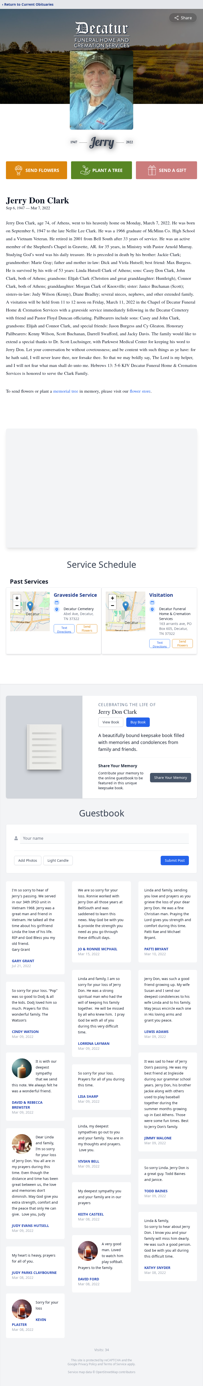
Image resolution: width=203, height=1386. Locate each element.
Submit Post (175, 860)
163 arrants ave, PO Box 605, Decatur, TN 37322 (175, 628)
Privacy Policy (87, 1364)
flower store (140, 391)
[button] (30, 606)
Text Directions (64, 629)
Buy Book (138, 722)
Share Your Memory (170, 777)
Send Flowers (87, 628)
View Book (110, 722)
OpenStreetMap (107, 1372)
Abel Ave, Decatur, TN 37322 (79, 616)
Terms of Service (115, 1364)
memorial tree (65, 391)
